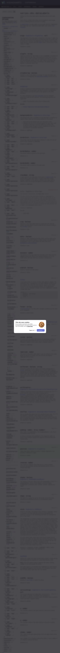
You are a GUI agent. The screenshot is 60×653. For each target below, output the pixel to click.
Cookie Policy (30, 326)
